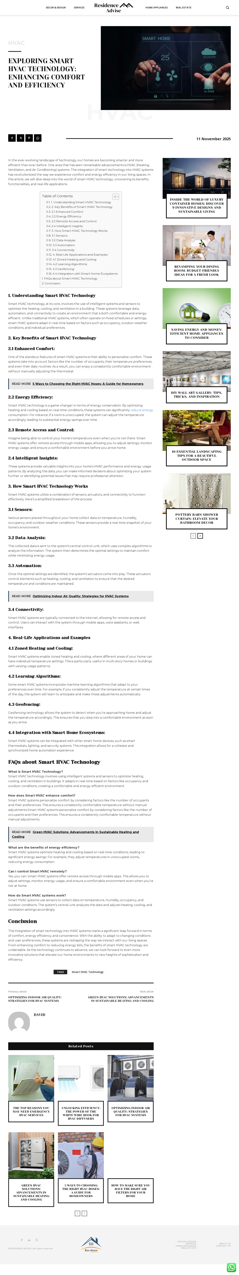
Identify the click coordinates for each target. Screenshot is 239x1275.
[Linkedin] (29, 1240)
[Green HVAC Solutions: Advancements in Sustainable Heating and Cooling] (31, 1155)
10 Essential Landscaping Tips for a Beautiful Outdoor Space (197, 455)
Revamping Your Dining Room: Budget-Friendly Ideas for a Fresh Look (196, 271)
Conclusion (52, 283)
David (39, 1015)
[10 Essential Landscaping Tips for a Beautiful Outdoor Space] (197, 430)
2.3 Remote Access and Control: (74, 221)
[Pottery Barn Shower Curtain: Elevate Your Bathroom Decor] (197, 493)
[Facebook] (12, 138)
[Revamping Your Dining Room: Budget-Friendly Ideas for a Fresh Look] (197, 245)
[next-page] (200, 536)
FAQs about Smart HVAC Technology (70, 278)
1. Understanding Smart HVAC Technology (81, 202)
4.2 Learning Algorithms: (70, 264)
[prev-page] (77, 1213)
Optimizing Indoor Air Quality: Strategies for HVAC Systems (35, 999)
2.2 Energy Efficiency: (67, 216)
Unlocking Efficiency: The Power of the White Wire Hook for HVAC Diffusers (81, 1113)
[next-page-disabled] (84, 1213)
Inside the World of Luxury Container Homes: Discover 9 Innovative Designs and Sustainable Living (197, 205)
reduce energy (142, 410)
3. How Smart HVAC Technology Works (79, 231)
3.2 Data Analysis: (64, 240)
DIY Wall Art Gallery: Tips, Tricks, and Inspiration (196, 395)
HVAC (16, 43)
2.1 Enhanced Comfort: (68, 211)
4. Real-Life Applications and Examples (80, 254)
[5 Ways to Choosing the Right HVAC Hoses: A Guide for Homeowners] (81, 1155)
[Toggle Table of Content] (114, 197)
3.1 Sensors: (60, 235)
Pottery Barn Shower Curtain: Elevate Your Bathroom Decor (196, 519)
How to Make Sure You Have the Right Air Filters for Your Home (130, 1191)
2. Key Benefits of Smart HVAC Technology (82, 207)
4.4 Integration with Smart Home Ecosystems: (85, 273)
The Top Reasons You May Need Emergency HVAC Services (31, 1111)
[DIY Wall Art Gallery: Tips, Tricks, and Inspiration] (197, 371)
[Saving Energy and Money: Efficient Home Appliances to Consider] (197, 308)
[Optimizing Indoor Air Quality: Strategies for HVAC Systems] (130, 1078)
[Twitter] (20, 138)
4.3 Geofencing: (64, 269)
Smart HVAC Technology (88, 972)
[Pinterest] (29, 138)
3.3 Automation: (64, 245)
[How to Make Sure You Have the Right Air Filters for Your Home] (130, 1155)
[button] (227, 7)
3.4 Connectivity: (63, 250)
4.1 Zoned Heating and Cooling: (75, 259)
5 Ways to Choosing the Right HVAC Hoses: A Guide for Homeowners (81, 1191)
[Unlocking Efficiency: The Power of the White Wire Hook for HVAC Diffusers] (81, 1078)
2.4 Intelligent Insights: (67, 226)
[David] (19, 1022)
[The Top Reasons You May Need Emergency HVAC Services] (31, 1078)
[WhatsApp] (37, 138)
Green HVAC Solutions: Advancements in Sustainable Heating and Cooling (121, 999)
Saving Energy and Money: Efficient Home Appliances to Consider (196, 334)
